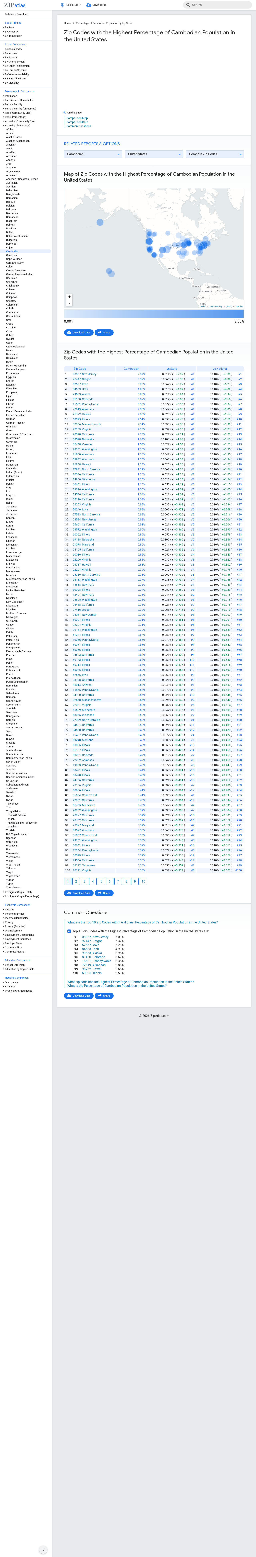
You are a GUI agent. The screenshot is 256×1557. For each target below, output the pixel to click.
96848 (77, 464)
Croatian (11, 327)
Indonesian (12, 476)
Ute (8, 849)
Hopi (8, 457)
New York (88, 584)
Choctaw (11, 300)
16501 (77, 404)
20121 (77, 870)
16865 (77, 689)
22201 (77, 569)
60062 (77, 534)
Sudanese (12, 788)
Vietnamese (13, 856)
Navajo (10, 594)
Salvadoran (12, 693)
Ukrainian (11, 841)
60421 (77, 770)
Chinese (10, 293)
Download (235, 184)
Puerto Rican (13, 677)
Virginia (86, 429)
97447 (77, 379)
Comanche (12, 312)
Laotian (10, 529)
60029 (77, 855)
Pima (9, 658)
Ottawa (10, 628)
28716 (77, 574)
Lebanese (11, 537)
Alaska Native (14, 137)
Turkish (10, 830)
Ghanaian (11, 426)
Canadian (11, 255)
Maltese (10, 563)
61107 (77, 750)
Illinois (86, 419)
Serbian (10, 719)
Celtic (9, 266)
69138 (77, 539)
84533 (77, 389)
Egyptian (11, 377)
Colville (10, 308)
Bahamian (12, 190)
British (9, 232)
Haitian (10, 445)
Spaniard (11, 765)
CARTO (229, 306)
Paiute (9, 632)
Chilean (10, 289)
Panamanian (13, 643)
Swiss (9, 796)
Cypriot (10, 338)
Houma (10, 460)
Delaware (11, 354)
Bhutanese (12, 217)
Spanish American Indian (20, 776)
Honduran (11, 453)
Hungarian (12, 464)
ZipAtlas (239, 306)
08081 (77, 614)
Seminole (11, 712)
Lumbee (10, 548)
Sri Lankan (12, 780)
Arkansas (88, 409)
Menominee (13, 571)
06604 (77, 795)
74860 (77, 479)
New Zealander (14, 601)
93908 (77, 679)
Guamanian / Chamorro (19, 434)
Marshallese (13, 567)
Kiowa (9, 521)
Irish (8, 491)
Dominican (12, 357)
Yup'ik (9, 883)
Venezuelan (12, 853)
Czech (9, 342)
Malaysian (12, 559)
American (11, 156)
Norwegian (12, 617)
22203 (77, 504)
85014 (77, 684)
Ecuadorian (12, 373)
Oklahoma (88, 479)
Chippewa (11, 297)
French (10, 407)
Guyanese (12, 441)
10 (143, 881)
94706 (77, 780)
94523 (77, 654)
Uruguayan (12, 845)
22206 (77, 559)
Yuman (10, 879)
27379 (77, 720)
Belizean (11, 209)
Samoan (11, 697)
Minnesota (88, 710)
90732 (77, 820)
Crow (9, 331)
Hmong (10, 449)
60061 (77, 644)
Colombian (12, 304)
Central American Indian (19, 274)
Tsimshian (12, 826)
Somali (10, 746)
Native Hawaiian (15, 590)
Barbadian (12, 197)
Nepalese (11, 597)
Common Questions (78, 126)
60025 (77, 419)
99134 (77, 629)
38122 (77, 865)
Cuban (9, 335)
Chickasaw (12, 285)
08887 (77, 374)
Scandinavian (13, 700)
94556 (77, 860)
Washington (89, 449)
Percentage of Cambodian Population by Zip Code (104, 23)
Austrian (11, 186)
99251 (77, 840)
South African (14, 750)
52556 (77, 674)
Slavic (9, 735)
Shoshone (12, 723)
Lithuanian (12, 544)
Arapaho (11, 167)
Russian (10, 689)
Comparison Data (77, 122)
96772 (77, 414)
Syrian (9, 799)
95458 (77, 604)
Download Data (81, 332)
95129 (77, 499)
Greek (9, 430)
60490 (77, 775)
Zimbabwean (13, 887)
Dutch (9, 361)
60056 (77, 649)
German (10, 418)
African (10, 133)
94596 (77, 494)
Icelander (11, 468)
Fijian (9, 396)
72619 (77, 409)
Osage (10, 624)
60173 (77, 659)
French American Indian (19, 411)
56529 (77, 710)
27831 (77, 469)
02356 (77, 424)
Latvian (10, 533)
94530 (77, 730)
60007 (77, 619)
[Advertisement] (108, 78)
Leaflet (202, 306)
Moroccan (12, 586)
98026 (77, 489)
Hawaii (86, 414)
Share (106, 332)
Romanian (12, 685)
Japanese (11, 510)
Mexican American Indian (20, 578)
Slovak (10, 738)
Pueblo (10, 674)
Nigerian (11, 609)
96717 (77, 564)
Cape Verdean (14, 258)
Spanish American (16, 773)
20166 (77, 785)
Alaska (86, 394)
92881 (77, 800)
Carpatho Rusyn (15, 262)
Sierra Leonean (14, 727)
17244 (77, 850)
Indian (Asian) (14, 472)
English (10, 380)
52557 (77, 384)
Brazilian (11, 228)
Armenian (11, 175)
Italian (9, 502)
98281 (77, 449)
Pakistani (11, 636)
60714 (77, 664)
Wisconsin (88, 459)
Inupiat (10, 479)
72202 (77, 760)
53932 (77, 459)
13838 (77, 584)
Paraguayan (13, 647)
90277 (77, 815)
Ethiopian (11, 388)
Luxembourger (14, 552)
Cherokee (11, 277)
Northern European (16, 613)
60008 (77, 589)
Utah (85, 389)
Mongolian (12, 582)
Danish (10, 350)
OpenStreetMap (215, 306)
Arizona (87, 684)
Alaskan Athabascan (18, 140)
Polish (9, 662)
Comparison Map (77, 118)
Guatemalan (13, 437)
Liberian (10, 540)
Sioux (9, 731)
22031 (77, 705)
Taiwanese (12, 803)
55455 (77, 805)
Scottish (11, 708)
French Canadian (15, 415)
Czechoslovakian (15, 346)
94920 (77, 694)
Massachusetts (91, 424)
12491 (77, 594)
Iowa (85, 384)
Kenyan (10, 517)
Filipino (10, 399)
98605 (77, 599)
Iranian (10, 483)
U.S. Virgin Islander (16, 834)
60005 (77, 745)
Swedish (11, 792)
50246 (77, 509)
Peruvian (11, 655)
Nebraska (88, 439)
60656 (77, 790)
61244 (77, 634)
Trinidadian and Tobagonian (21, 822)
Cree (8, 319)
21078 (77, 544)
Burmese (11, 243)
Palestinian (12, 639)
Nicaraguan (12, 605)
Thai (8, 807)
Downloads (99, 4)
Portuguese (12, 666)
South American (15, 754)
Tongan (10, 818)
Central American (16, 270)
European (11, 392)
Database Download (16, 14)
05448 (77, 444)
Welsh (9, 860)
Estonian (11, 384)
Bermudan (12, 213)
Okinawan (12, 620)
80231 (77, 755)
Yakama (11, 868)
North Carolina (91, 469)
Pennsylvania (90, 404)
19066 (77, 639)
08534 (77, 519)
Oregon (86, 379)
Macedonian (13, 556)
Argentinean (13, 171)
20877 (77, 825)
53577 (77, 830)
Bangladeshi (13, 194)
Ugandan (11, 837)
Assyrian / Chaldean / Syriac (22, 178)
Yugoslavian (13, 876)
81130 (77, 399)
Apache (10, 159)
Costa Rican (13, 316)
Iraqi (8, 487)
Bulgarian (11, 239)
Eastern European (16, 369)
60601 (77, 484)
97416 (77, 609)
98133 (77, 579)
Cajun (9, 247)
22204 (77, 624)
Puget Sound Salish (17, 681)
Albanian (11, 144)
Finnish (10, 403)
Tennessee (88, 865)
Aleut (9, 148)
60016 (77, 554)
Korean (10, 525)
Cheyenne (11, 281)
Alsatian (10, 152)
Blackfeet (11, 220)
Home (67, 23)
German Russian (15, 422)
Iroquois (10, 495)
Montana (87, 740)
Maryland (88, 544)
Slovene (10, 742)
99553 (77, 394)
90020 (77, 434)
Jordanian (11, 514)
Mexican (11, 575)
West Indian (13, 864)
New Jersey (89, 374)
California (88, 434)
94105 (77, 549)
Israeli (9, 498)
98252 (77, 810)
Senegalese (13, 716)
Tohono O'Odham (16, 815)
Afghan (10, 129)
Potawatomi (13, 670)
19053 (77, 765)
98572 (77, 529)
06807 (77, 835)
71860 (77, 454)
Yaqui (9, 872)
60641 (77, 845)
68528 (77, 439)
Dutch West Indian (16, 365)
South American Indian (19, 757)
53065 (77, 715)
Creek (9, 323)
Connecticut (89, 795)
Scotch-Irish (13, 704)
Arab (8, 163)
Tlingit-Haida (13, 811)
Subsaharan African (17, 784)
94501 (77, 725)
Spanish (10, 769)
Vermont (87, 444)
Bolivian (10, 224)
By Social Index (13, 49)
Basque (10, 201)
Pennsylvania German (18, 651)
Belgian (10, 205)
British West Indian (17, 236)
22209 (77, 429)
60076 (77, 669)
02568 (77, 700)
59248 (77, 740)
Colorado (87, 399)
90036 (77, 474)
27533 (77, 514)
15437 (77, 735)
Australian (12, 182)
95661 (77, 524)
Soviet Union (13, 761)
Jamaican (11, 506)
